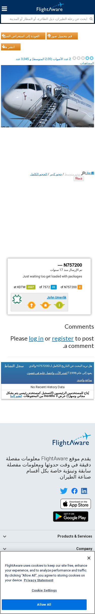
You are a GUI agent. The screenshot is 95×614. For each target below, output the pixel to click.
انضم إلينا (16, 396)
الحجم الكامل (38, 174)
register (63, 338)
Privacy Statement (38, 580)
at (24, 287)
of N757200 (71, 287)
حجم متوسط (73, 174)
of (47, 287)
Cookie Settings (44, 590)
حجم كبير (56, 174)
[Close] (88, 558)
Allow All (44, 604)
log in (36, 338)
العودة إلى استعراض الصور (21, 36)
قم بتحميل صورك (60, 36)
